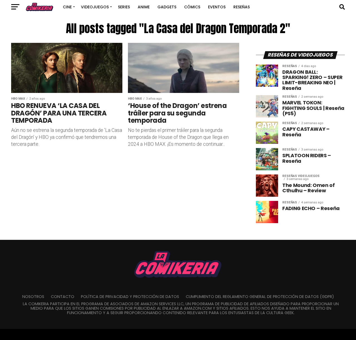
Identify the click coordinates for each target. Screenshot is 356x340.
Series (124, 7)
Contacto (62, 296)
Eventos (217, 7)
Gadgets (166, 7)
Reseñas (241, 7)
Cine (67, 7)
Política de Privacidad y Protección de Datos (130, 296)
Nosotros (33, 296)
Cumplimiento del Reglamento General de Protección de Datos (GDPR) (260, 296)
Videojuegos (95, 7)
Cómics (192, 7)
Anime (144, 7)
